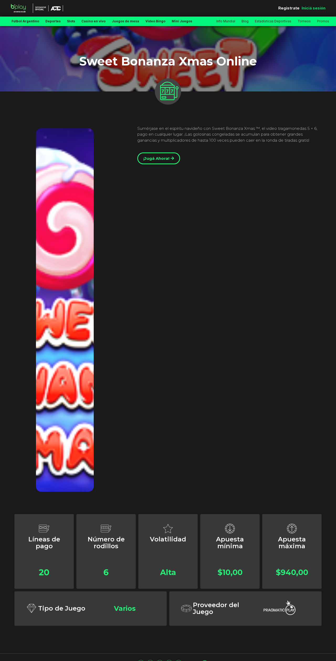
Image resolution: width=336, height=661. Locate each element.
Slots (71, 21)
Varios (125, 608)
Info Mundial (225, 21)
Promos (323, 21)
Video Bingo (155, 21)
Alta (168, 572)
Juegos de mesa (125, 21)
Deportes (53, 21)
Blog (245, 21)
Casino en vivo (93, 21)
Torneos (304, 21)
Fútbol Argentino (25, 21)
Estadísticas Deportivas (273, 21)
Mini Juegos (182, 21)
